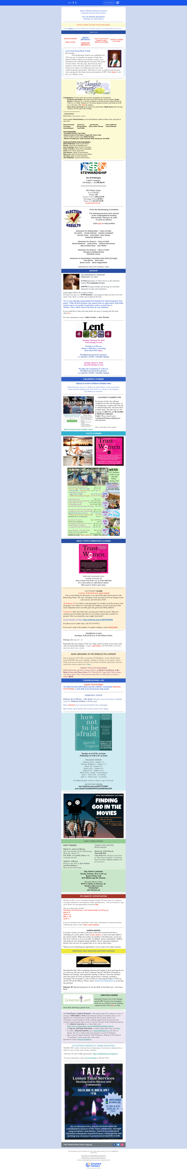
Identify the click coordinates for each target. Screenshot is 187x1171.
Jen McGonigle (91, 1058)
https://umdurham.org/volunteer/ (105, 1053)
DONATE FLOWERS (116, 39)
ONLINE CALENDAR (70, 38)
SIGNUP (71, 705)
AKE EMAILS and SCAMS (101, 41)
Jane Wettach (104, 317)
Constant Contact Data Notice (98, 1158)
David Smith (113, 627)
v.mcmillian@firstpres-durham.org (90, 1160)
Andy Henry (96, 645)
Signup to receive (83, 383)
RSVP (71, 676)
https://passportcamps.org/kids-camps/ (78, 429)
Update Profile (85, 1158)
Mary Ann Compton (91, 924)
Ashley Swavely (90, 317)
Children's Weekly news (101, 383)
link (96, 904)
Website (89, 1144)
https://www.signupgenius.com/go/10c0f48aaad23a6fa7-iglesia (90, 1026)
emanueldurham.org (101, 1030)
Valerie (70, 28)
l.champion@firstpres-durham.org (108, 418)
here (114, 72)
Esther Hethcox (96, 934)
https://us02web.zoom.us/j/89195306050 (98, 619)
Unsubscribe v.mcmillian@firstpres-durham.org (93, 1155)
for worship (116, 41)
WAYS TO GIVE (70, 42)
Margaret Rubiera (84, 1039)
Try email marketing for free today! (93, 1168)
